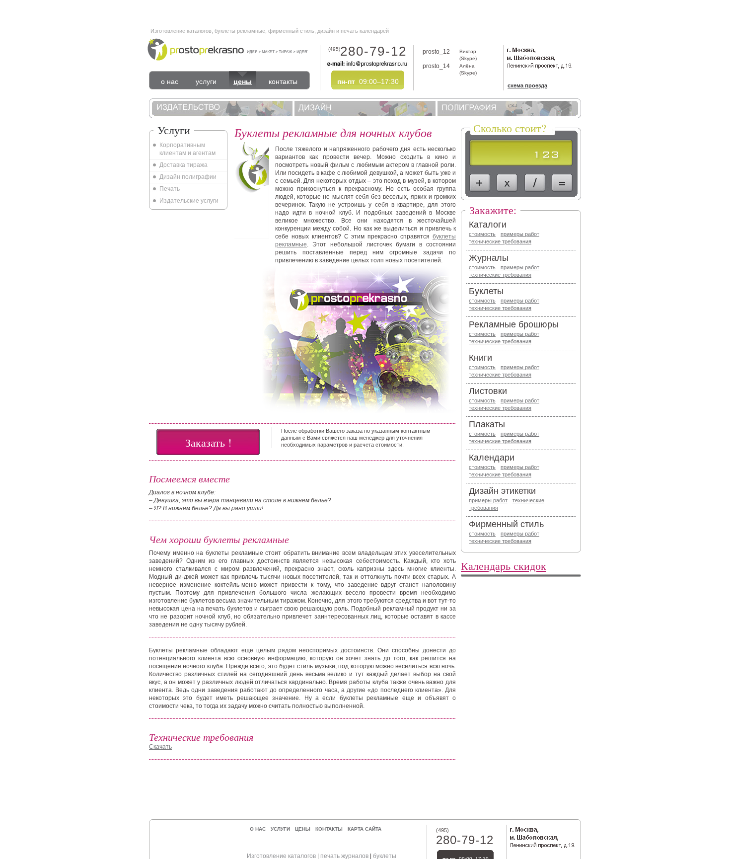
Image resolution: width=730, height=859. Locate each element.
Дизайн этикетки (502, 491)
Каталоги (488, 225)
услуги (206, 81)
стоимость (482, 234)
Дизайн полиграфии (188, 176)
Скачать (160, 746)
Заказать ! (208, 442)
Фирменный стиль (506, 524)
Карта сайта (364, 829)
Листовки (488, 391)
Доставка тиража (183, 164)
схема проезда (527, 85)
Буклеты (486, 291)
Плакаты (487, 424)
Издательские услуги (189, 200)
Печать (169, 188)
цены (242, 81)
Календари (491, 458)
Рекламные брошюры (514, 324)
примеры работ (520, 234)
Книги (480, 358)
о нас (169, 81)
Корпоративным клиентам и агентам (187, 149)
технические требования (500, 241)
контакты (283, 81)
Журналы (489, 258)
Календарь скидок (503, 565)
